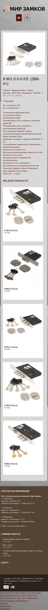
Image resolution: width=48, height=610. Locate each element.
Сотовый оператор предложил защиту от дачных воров (23, 551)
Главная (6, 90)
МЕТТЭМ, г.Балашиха (21, 92)
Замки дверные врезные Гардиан (16, 539)
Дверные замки (19, 90)
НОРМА (36, 92)
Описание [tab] (8, 100)
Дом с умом (8, 545)
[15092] (24, 53)
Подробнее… (6, 608)
